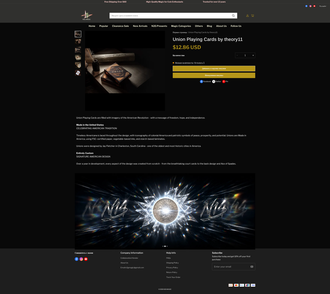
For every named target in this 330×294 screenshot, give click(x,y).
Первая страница (180, 32)
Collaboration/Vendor (129, 258)
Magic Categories (181, 26)
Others (199, 26)
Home (92, 26)
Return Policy (171, 272)
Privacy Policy (172, 268)
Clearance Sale (120, 26)
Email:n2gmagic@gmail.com (132, 268)
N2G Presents (159, 26)
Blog (209, 26)
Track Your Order (173, 277)
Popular (103, 26)
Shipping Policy (172, 263)
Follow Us (236, 26)
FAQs (168, 258)
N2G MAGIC (167, 289)
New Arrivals (140, 26)
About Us (221, 26)
